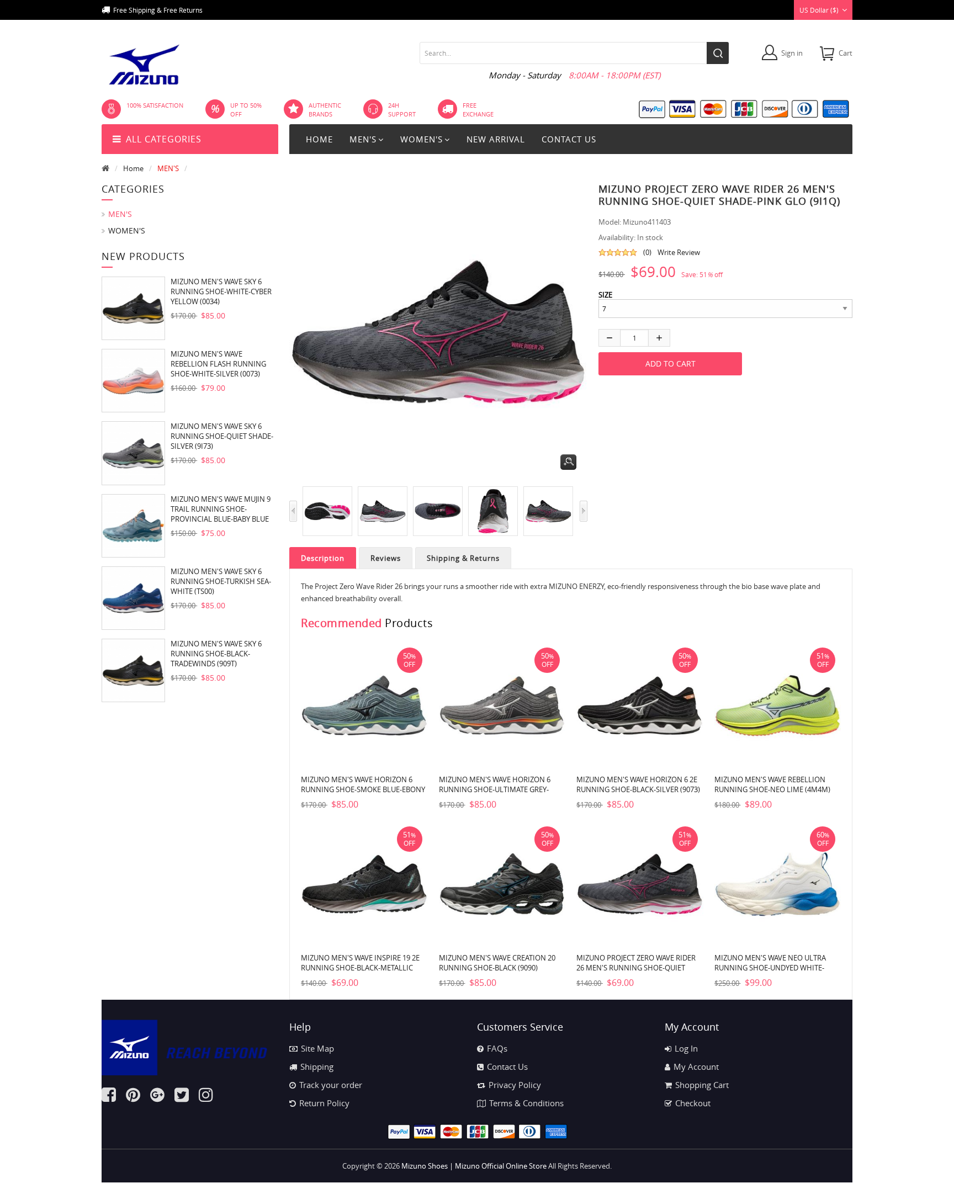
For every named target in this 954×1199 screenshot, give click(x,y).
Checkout (693, 1102)
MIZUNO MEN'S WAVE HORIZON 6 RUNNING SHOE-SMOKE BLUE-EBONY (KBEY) (363, 789)
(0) (647, 252)
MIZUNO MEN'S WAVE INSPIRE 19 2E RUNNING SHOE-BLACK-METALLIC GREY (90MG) (360, 968)
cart (845, 53)
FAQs (497, 1048)
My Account (696, 1066)
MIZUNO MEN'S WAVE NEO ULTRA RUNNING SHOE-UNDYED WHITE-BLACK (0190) (770, 968)
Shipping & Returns (463, 558)
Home (319, 139)
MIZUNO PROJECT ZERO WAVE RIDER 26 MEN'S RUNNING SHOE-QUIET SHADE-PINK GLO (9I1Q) (636, 968)
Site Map (317, 1048)
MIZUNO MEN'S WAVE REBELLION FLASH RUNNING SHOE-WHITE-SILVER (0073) (218, 364)
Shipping (316, 1066)
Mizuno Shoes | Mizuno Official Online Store (474, 1166)
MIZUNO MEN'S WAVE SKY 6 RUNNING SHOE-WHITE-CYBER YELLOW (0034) (221, 291)
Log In (686, 1048)
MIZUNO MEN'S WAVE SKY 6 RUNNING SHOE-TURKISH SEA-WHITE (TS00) (221, 581)
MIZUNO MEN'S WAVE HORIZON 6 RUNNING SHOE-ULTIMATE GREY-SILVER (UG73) (494, 789)
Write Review (679, 252)
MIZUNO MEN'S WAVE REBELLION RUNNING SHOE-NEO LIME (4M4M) (772, 784)
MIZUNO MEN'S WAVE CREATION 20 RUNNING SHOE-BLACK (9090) (497, 963)
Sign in (792, 53)
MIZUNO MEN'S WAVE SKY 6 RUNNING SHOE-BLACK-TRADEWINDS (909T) (216, 654)
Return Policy (324, 1102)
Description (322, 558)
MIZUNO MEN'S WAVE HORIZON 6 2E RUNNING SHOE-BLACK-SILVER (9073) (638, 784)
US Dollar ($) (819, 10)
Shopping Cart (702, 1084)
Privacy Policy (515, 1084)
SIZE (605, 294)
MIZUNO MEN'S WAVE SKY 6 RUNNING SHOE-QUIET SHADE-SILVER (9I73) (222, 436)
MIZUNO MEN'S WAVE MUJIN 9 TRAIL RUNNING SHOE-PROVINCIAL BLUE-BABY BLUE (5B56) (221, 509)
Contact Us (507, 1066)
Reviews (385, 558)
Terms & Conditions (526, 1102)
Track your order (330, 1084)
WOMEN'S (126, 230)
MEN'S (168, 168)
